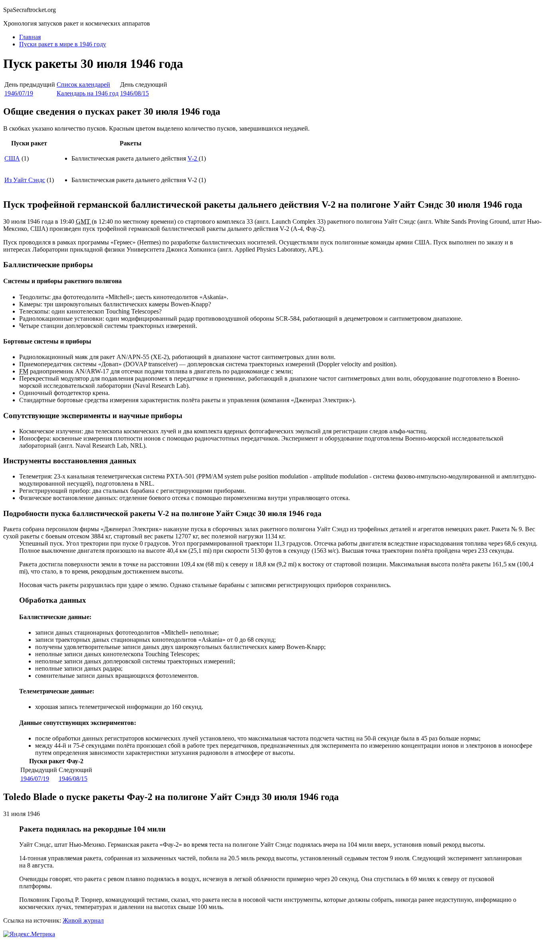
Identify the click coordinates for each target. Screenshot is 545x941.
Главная (30, 37)
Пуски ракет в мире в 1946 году (62, 44)
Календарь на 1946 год (87, 93)
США (12, 158)
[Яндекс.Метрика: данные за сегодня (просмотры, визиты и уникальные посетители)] (29, 934)
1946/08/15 (134, 93)
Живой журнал (83, 920)
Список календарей (83, 84)
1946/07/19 (18, 93)
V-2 (193, 158)
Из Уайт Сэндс (24, 180)
